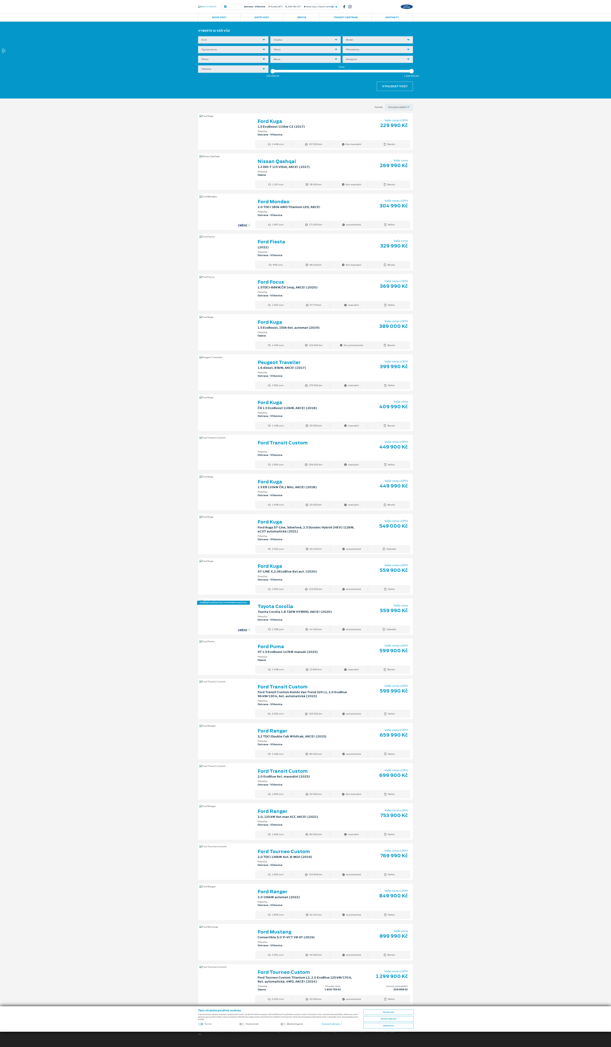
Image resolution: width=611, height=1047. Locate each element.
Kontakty (392, 17)
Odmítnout (388, 1025)
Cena (341, 66)
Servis (301, 17)
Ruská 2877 (279, 6)
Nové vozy (219, 17)
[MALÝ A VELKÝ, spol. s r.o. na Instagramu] (351, 6)
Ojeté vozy (261, 17)
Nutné (208, 1024)
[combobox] (233, 39)
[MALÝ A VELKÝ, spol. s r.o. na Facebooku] (345, 6)
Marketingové (295, 1024)
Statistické (252, 1024)
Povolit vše (388, 1012)
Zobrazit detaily (331, 1024)
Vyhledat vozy (395, 86)
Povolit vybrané (388, 1019)
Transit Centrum (346, 17)
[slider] (272, 71)
